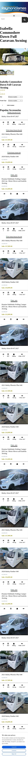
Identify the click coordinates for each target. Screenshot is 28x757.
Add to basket (10, 105)
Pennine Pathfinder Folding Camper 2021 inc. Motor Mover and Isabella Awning (14, 181)
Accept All (14, 747)
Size (1, 97)
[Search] (25, 20)
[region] (14, 745)
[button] (14, 15)
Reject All (14, 754)
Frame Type (3, 100)
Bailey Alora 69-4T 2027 (10, 116)
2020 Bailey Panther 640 (10, 156)
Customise (14, 750)
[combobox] (11, 19)
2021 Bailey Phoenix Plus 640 (12, 134)
